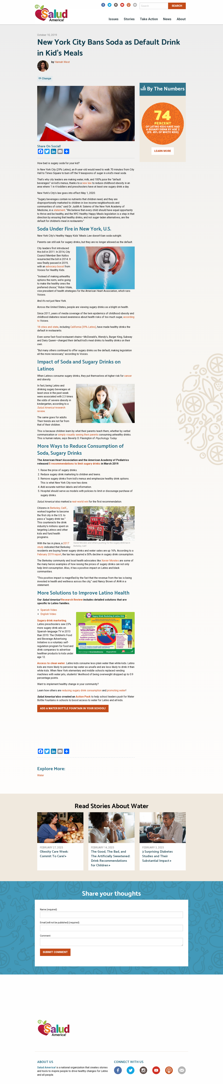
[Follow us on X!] (110, 5)
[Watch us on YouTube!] (122, 5)
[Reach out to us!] (135, 5)
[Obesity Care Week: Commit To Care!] (60, 827)
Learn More (162, 151)
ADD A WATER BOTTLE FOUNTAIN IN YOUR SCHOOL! (73, 708)
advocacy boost (55, 266)
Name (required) (48, 909)
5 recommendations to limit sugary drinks (74, 463)
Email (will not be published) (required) (59, 922)
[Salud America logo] (51, 15)
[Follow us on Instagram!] (116, 5)
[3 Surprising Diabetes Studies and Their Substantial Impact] (163, 827)
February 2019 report (49, 554)
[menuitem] (113, 19)
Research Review (72, 599)
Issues (114, 19)
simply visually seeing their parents (78, 434)
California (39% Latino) (83, 326)
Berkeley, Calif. (58, 507)
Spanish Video (48, 609)
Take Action (149, 19)
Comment (45, 935)
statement (59, 210)
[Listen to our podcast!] (129, 5)
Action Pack (83, 696)
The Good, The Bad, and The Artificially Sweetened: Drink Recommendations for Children (110, 859)
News (167, 19)
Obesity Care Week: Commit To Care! (54, 854)
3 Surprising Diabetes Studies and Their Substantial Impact (157, 856)
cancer (128, 375)
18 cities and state (47, 326)
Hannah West (62, 62)
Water (40, 775)
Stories (129, 19)
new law (87, 183)
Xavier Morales (110, 560)
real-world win (80, 501)
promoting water (116, 690)
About (181, 19)
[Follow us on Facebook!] (103, 5)
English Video (48, 614)
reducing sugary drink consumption (82, 690)
